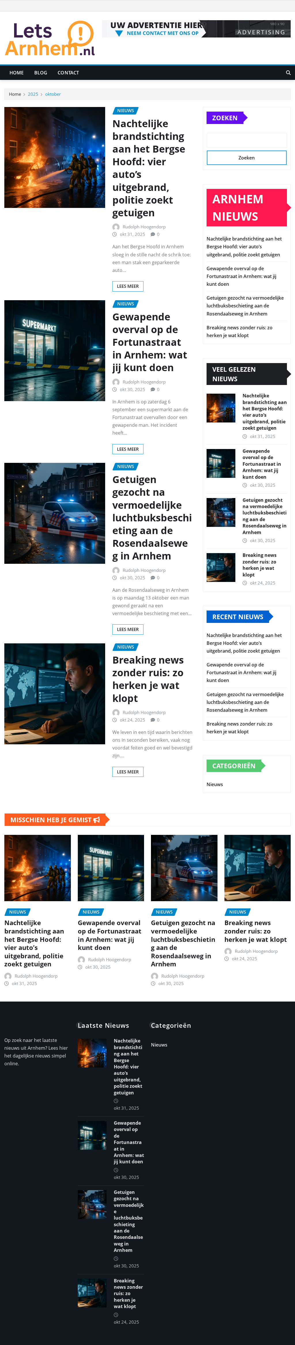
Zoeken (225, 117)
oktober (53, 94)
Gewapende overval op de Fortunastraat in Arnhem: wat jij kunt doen (149, 342)
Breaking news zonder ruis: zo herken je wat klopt (148, 679)
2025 (33, 94)
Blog (41, 72)
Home (17, 72)
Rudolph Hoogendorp (144, 227)
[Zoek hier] (288, 72)
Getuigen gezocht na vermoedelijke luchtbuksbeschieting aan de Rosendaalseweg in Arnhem (152, 517)
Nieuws (215, 784)
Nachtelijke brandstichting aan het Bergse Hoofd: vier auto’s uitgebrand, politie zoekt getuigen (148, 168)
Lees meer (128, 286)
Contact (68, 72)
